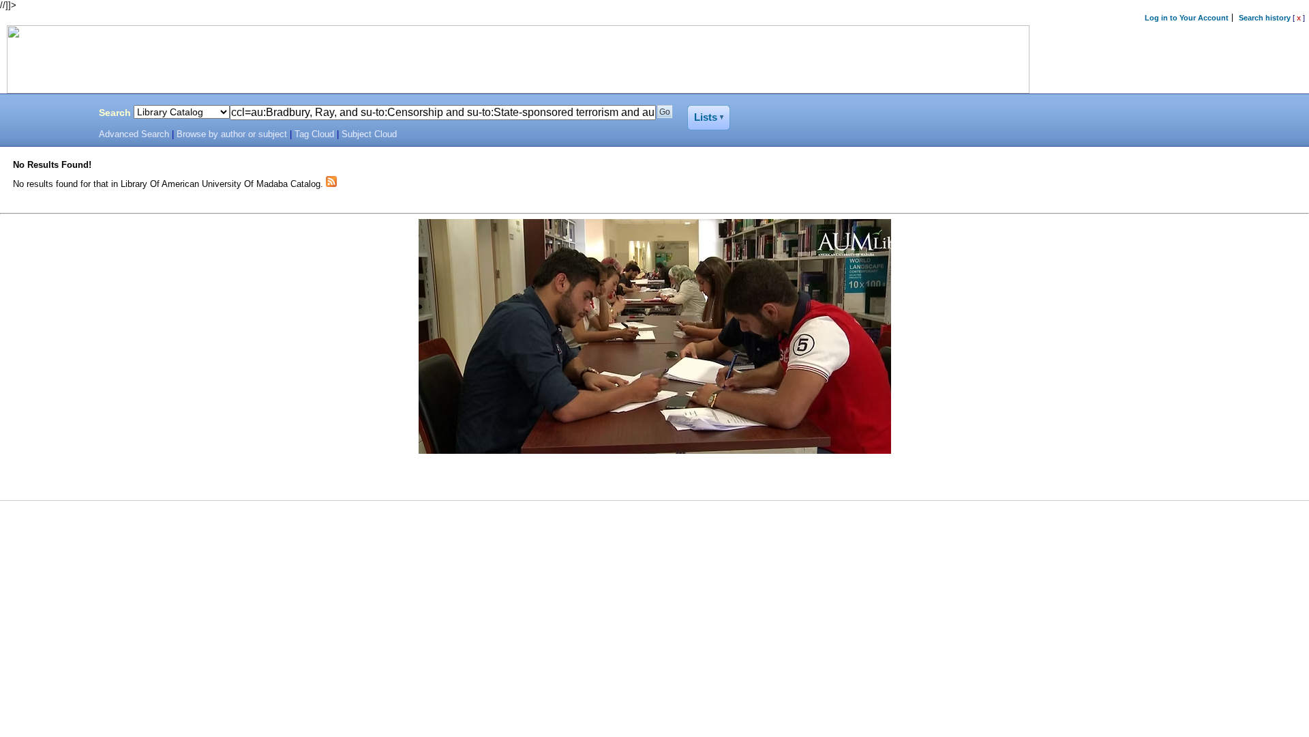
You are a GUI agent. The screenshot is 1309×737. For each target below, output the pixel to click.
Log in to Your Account (1187, 18)
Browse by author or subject (232, 134)
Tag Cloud (314, 134)
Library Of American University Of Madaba (46, 114)
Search (115, 112)
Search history (1265, 18)
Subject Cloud (369, 134)
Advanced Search (134, 134)
